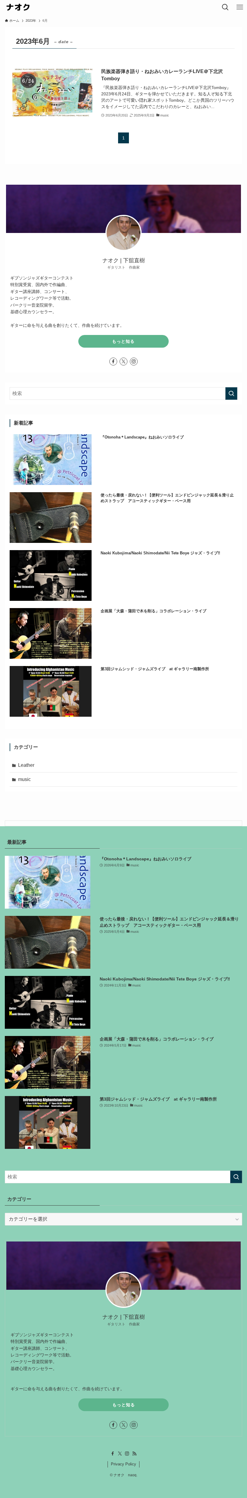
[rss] (134, 1453)
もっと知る (123, 341)
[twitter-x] (123, 361)
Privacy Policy (123, 1464)
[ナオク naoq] (17, 7)
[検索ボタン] (225, 7)
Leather (26, 765)
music (24, 779)
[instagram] (134, 361)
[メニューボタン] (240, 7)
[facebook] (113, 361)
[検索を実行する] (231, 393)
